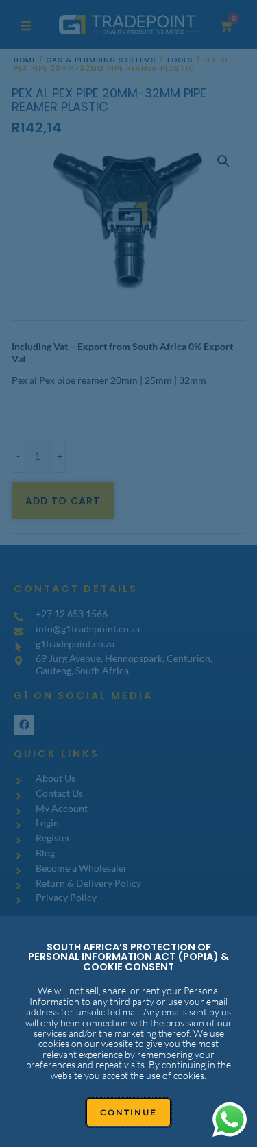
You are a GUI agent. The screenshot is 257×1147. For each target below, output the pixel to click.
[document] (128, 573)
